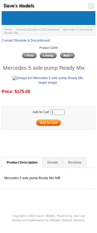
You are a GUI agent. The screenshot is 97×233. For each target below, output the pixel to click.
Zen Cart (79, 215)
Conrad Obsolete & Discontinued (37, 29)
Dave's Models (45, 215)
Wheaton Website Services (67, 220)
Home (8, 29)
